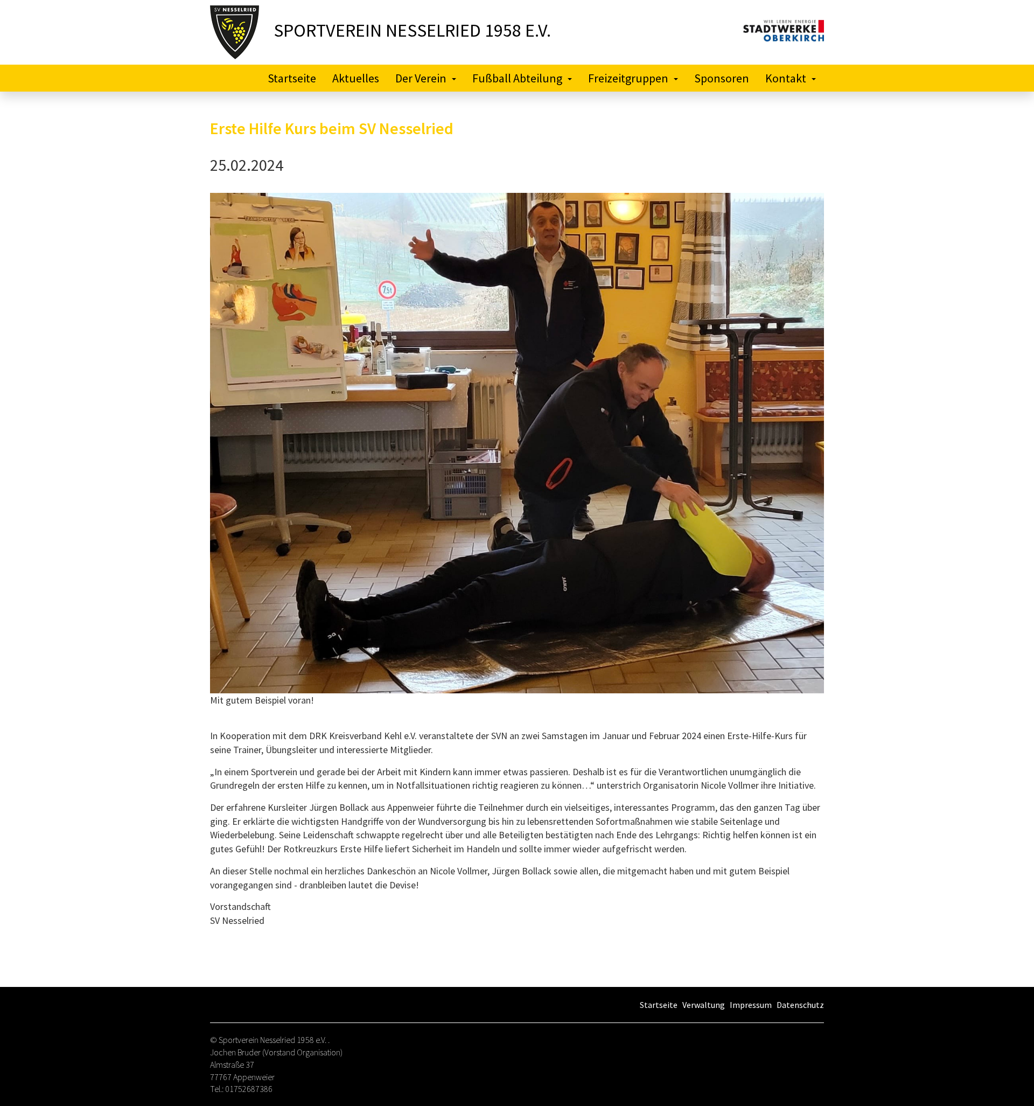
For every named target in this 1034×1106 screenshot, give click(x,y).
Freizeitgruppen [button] (628, 78)
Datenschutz (800, 1004)
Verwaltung (703, 1004)
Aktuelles (355, 78)
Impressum (751, 1004)
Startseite (292, 78)
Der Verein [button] (420, 78)
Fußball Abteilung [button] (517, 78)
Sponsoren (721, 78)
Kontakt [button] (785, 78)
